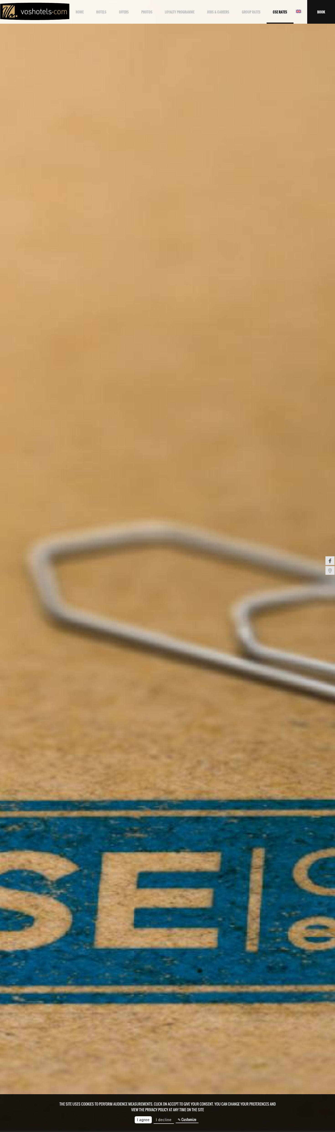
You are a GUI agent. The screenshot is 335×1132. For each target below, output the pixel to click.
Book (321, 11)
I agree (143, 1120)
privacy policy (156, 1109)
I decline (164, 1120)
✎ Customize (187, 1119)
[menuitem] (330, 560)
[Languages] (299, 12)
